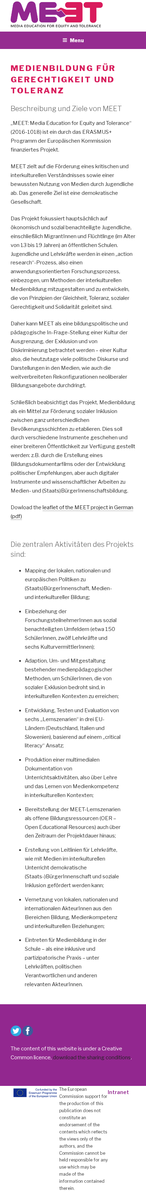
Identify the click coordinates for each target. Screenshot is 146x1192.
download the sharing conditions (92, 1057)
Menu (77, 40)
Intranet (118, 1092)
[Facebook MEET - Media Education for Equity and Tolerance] (27, 1031)
